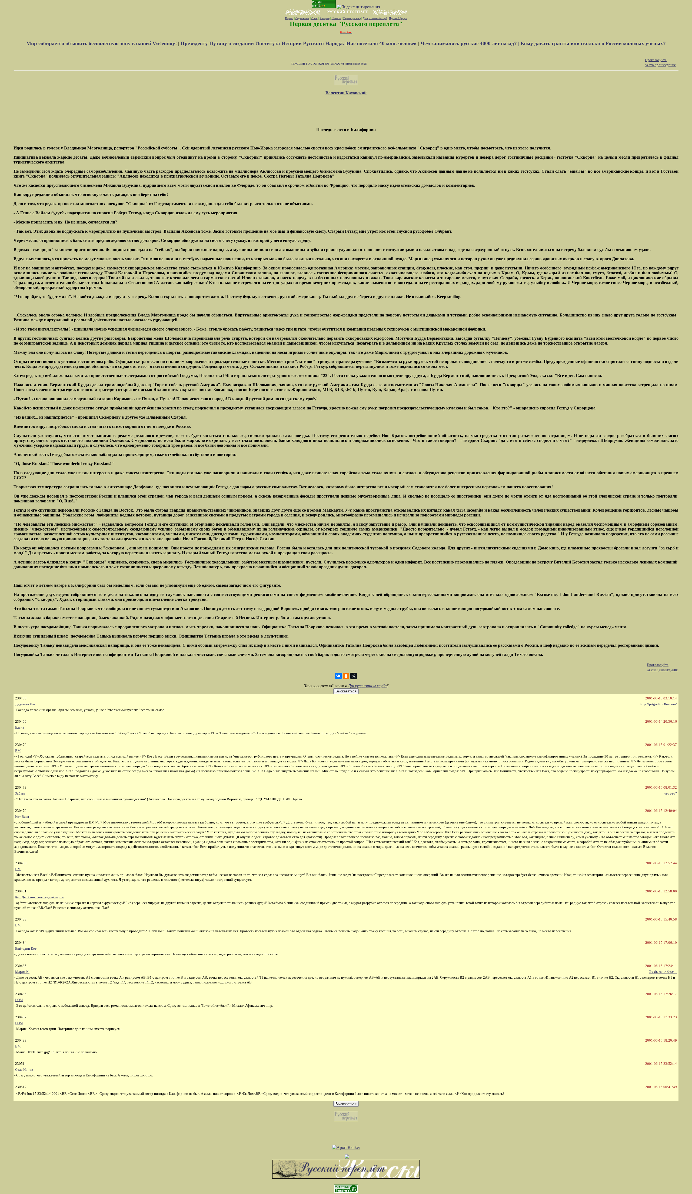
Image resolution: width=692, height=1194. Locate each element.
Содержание (302, 18)
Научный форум (398, 18)
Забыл (20, 793)
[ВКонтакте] (338, 676)
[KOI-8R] (323, 63)
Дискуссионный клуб (375, 18)
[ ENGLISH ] (299, 63)
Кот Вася (22, 817)
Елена (19, 727)
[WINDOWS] (337, 63)
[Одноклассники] (346, 676)
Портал (289, 18)
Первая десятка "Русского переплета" (346, 23)
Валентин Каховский (346, 93)
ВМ (18, 751)
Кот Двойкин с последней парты (39, 897)
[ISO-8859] (360, 63)
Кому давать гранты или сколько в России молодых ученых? (593, 43)
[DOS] (350, 63)
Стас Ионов (24, 1070)
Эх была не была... (663, 972)
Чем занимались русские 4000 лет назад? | (471, 43)
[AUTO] (312, 63)
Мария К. (22, 972)
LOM (19, 1000)
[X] (353, 676)
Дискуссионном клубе (367, 685)
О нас (314, 18)
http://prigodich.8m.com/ (658, 704)
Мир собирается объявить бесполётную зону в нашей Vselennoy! (102, 43)
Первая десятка (352, 18)
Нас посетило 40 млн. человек (382, 43)
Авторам (325, 18)
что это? (670, 793)
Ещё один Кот (25, 948)
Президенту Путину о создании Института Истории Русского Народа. (263, 43)
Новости (336, 18)
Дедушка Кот (25, 704)
